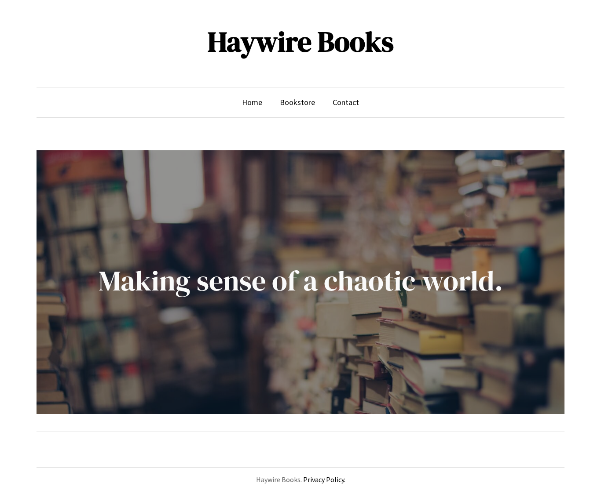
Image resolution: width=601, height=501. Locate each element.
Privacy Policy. (324, 479)
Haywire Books (301, 41)
